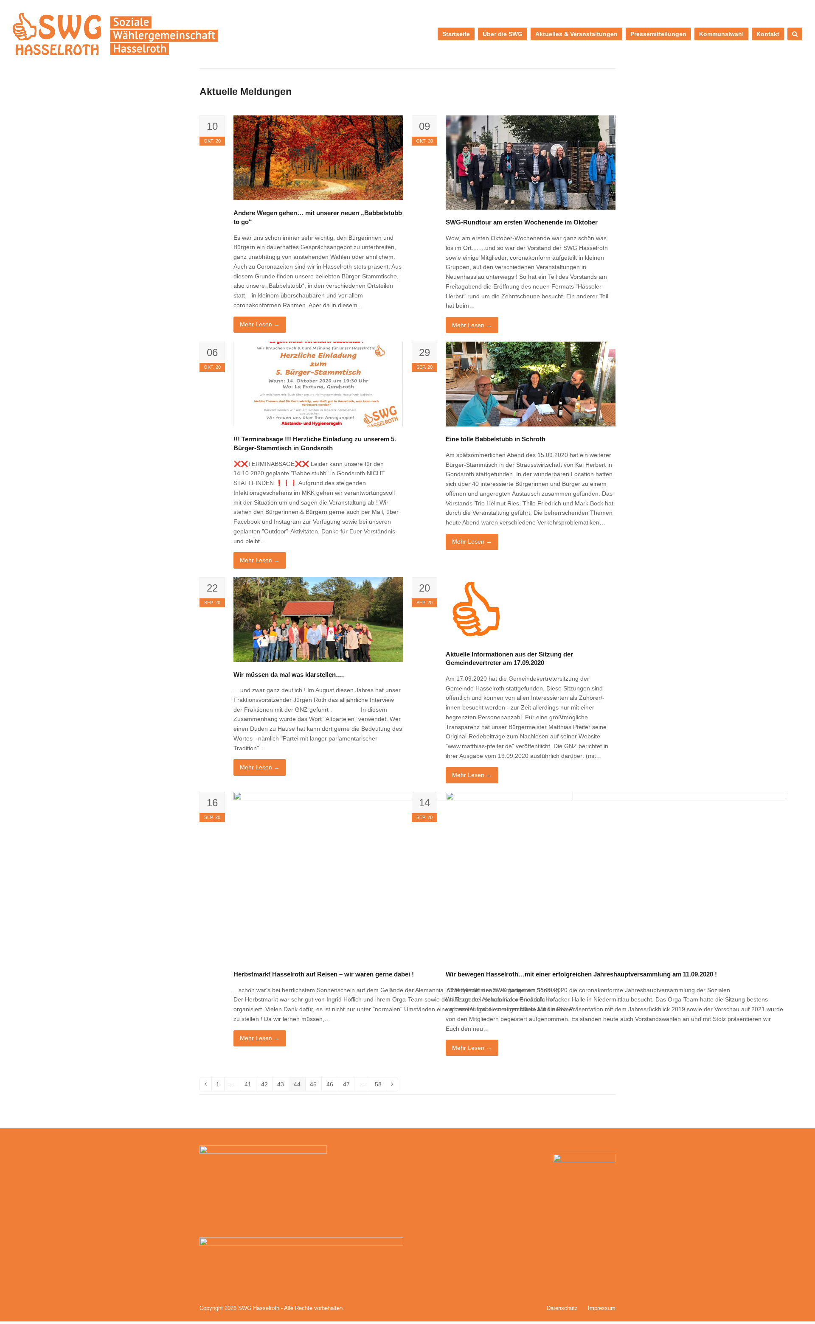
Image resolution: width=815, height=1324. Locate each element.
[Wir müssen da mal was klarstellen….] (318, 618)
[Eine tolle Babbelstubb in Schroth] (530, 383)
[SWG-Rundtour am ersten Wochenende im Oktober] (530, 162)
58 (380, 1086)
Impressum (601, 1308)
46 (332, 1086)
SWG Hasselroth (258, 1308)
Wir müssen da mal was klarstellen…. (288, 674)
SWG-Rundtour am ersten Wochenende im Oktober (522, 222)
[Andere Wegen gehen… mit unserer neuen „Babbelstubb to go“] (318, 157)
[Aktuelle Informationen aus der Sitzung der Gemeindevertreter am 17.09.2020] (478, 608)
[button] (795, 34)
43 (283, 1086)
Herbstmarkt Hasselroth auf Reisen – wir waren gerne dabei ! (323, 974)
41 (250, 1086)
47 (348, 1086)
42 (267, 1086)
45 (315, 1086)
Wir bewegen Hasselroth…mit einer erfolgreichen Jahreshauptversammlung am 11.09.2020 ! (581, 974)
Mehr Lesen (260, 324)
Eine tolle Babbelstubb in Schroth (495, 439)
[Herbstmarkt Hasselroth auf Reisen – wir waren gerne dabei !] (403, 876)
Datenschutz (562, 1308)
